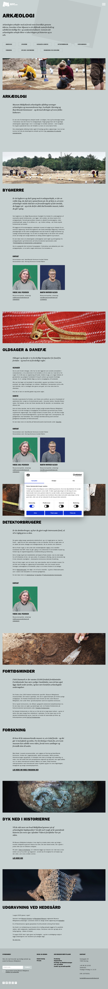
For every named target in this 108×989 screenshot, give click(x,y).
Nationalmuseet (21, 569)
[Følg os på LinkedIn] (9, 983)
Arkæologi (9, 44)
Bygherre (24, 44)
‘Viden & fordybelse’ (24, 849)
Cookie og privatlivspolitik (62, 966)
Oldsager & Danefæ (42, 44)
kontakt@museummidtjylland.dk (89, 978)
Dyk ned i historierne (27, 50)
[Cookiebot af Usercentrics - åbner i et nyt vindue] (74, 475)
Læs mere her (18, 858)
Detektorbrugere (63, 44)
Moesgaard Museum (40, 918)
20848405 (16, 299)
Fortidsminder (82, 44)
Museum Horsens (26, 918)
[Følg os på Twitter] (6, 983)
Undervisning (41, 958)
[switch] (46, 506)
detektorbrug (30, 575)
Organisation (58, 960)
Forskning (9, 50)
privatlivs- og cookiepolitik (12, 972)
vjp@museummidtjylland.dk (21, 297)
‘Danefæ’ (58, 422)
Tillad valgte (54, 513)
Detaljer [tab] (54, 480)
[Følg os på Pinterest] (15, 983)
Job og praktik (58, 964)
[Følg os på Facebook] (3, 983)
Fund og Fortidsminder (33, 717)
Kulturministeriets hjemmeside (52, 575)
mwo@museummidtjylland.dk (48, 297)
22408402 (43, 299)
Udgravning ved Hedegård (51, 50)
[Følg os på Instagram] (12, 983)
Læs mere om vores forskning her (25, 770)
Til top (99, 985)
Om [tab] (74, 480)
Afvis (35, 513)
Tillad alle (72, 513)
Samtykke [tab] (34, 480)
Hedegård (61, 920)
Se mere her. (17, 940)
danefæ (38, 575)
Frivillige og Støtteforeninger (63, 962)
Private (39, 960)
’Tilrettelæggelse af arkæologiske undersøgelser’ (27, 243)
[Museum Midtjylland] (10, 4)
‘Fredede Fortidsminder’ (42, 708)
